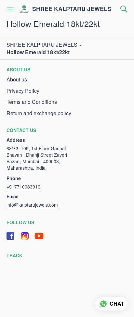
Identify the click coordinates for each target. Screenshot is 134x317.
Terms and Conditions (32, 101)
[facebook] (10, 236)
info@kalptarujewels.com (32, 204)
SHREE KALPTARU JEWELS (71, 9)
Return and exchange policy (39, 113)
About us (17, 79)
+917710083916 (23, 186)
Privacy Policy (23, 90)
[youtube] (39, 236)
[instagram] (25, 236)
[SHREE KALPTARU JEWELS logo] (24, 9)
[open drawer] (10, 9)
